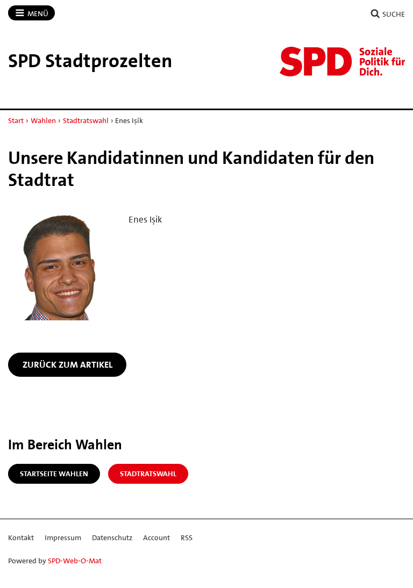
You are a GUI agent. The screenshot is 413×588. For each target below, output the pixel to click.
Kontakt (21, 537)
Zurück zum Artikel (67, 364)
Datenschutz (112, 537)
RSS (187, 537)
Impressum (63, 537)
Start (16, 120)
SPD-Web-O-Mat (75, 560)
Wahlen (43, 120)
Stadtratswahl (86, 120)
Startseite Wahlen (54, 473)
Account (156, 537)
